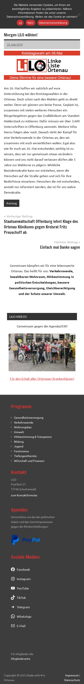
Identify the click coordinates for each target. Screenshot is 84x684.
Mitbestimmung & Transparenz (33, 436)
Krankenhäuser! (63, 378)
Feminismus (21, 451)
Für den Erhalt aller (23, 378)
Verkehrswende (23, 422)
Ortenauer (45, 378)
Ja (20, 22)
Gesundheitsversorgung (28, 417)
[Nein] (79, 14)
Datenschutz (72, 680)
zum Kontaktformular (24, 495)
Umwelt (19, 432)
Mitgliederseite (20, 658)
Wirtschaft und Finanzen (29, 460)
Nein (30, 22)
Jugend (18, 446)
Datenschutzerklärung (53, 22)
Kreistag (11, 203)
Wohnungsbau (23, 427)
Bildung (19, 441)
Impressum (72, 675)
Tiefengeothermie (25, 456)
